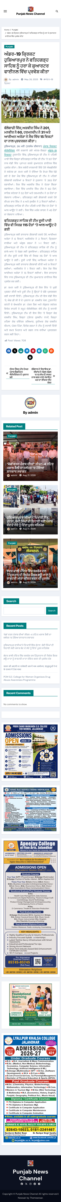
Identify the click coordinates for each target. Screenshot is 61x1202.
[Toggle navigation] (5, 11)
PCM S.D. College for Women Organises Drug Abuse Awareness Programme (27, 678)
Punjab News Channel (30, 13)
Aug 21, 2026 (29, 475)
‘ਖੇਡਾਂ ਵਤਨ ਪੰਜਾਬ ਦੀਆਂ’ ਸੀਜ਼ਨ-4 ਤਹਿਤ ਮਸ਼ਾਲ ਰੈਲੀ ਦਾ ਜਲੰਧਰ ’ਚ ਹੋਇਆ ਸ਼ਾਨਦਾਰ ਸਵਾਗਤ (30, 467)
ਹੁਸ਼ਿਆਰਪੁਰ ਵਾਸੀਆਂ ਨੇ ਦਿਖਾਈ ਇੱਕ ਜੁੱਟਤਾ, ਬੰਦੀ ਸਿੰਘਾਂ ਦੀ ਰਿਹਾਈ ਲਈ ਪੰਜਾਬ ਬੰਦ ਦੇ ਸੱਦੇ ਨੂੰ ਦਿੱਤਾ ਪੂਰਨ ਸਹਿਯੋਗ (30, 521)
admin (15, 79)
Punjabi (9, 46)
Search (11, 601)
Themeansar (36, 1197)
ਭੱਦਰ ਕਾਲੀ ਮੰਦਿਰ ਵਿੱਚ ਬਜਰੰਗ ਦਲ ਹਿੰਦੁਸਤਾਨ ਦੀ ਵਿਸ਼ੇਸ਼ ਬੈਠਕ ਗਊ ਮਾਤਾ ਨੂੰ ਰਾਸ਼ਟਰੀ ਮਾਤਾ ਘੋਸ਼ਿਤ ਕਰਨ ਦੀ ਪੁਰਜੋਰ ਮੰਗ (29, 576)
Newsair (22, 1197)
